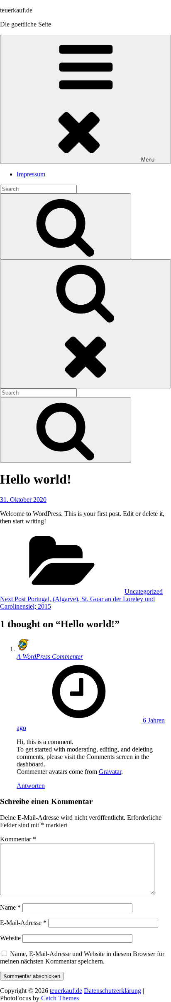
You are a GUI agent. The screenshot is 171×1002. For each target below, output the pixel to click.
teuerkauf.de (16, 10)
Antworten (31, 785)
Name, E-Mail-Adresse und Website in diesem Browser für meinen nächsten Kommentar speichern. (82, 957)
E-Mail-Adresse (23, 922)
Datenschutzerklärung (112, 990)
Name (10, 907)
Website (10, 938)
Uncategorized (144, 591)
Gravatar (110, 771)
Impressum (31, 174)
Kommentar (18, 839)
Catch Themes (60, 998)
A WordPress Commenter (50, 656)
